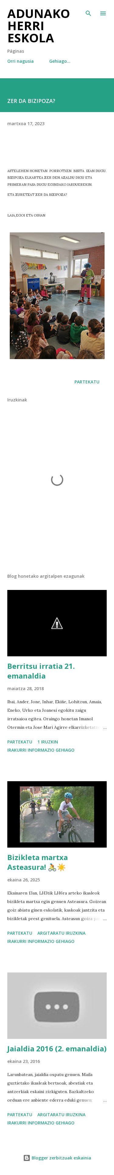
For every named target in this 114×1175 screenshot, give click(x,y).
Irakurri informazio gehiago (40, 750)
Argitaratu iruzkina (61, 933)
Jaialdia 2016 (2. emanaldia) (57, 1048)
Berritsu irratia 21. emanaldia (41, 671)
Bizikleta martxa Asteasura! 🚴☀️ (37, 862)
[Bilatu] (88, 11)
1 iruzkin (47, 742)
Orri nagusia (20, 61)
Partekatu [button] (86, 382)
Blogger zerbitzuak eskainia (60, 1158)
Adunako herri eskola (38, 25)
